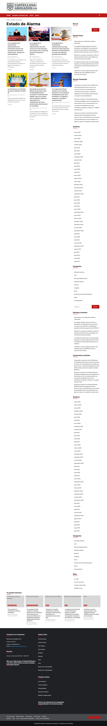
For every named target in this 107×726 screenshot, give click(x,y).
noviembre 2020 (78, 224)
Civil (75, 275)
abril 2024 (77, 150)
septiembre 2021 (79, 212)
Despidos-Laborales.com (20, 15)
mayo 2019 (77, 258)
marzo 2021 (77, 215)
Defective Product (43, 692)
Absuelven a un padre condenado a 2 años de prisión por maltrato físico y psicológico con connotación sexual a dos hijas (86, 56)
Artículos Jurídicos (79, 272)
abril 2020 (77, 240)
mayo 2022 (77, 203)
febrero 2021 (77, 218)
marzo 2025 (77, 132)
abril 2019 (77, 261)
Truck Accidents (42, 685)
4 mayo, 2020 (22, 94)
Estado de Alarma (12, 39)
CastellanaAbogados (13, 56)
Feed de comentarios (80, 585)
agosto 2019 (77, 249)
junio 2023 (77, 166)
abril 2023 (77, 172)
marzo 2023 (77, 175)
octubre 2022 (78, 190)
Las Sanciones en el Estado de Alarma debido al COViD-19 (17, 91)
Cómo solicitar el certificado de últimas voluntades (84, 42)
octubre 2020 (78, 227)
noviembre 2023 (78, 157)
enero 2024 (77, 154)
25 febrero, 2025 (31, 624)
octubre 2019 (78, 243)
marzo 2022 (77, 209)
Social (37, 15)
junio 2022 (77, 200)
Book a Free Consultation (45, 666)
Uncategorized (78, 300)
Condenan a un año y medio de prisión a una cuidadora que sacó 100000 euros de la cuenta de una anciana (86, 72)
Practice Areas (42, 639)
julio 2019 (77, 252)
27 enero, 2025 (69, 620)
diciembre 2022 (78, 184)
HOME (8, 15)
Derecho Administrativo (13, 37)
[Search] (99, 15)
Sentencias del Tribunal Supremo (83, 294)
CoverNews (62, 723)
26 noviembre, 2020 (57, 57)
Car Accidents (42, 681)
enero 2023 (77, 181)
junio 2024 (77, 147)
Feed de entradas (79, 582)
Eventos (76, 284)
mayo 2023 (77, 169)
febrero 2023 (77, 178)
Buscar (75, 24)
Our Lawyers (41, 646)
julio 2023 (77, 163)
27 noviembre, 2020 (13, 57)
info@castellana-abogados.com (18, 646)
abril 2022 (77, 206)
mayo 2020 (77, 237)
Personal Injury (42, 688)
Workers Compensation (44, 695)
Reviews (40, 653)
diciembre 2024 (78, 141)
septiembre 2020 (79, 230)
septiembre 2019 (79, 246)
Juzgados (41, 85)
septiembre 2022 (79, 193)
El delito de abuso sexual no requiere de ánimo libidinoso (86, 367)
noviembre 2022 (78, 187)
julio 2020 (77, 233)
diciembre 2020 (78, 221)
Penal (31, 15)
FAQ (39, 659)
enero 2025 (77, 138)
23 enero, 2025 (88, 619)
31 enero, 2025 (50, 620)
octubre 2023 (78, 160)
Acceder (76, 579)
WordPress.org (78, 588)
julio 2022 (77, 197)
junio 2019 (77, 255)
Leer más (10, 69)
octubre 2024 (78, 144)
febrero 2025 (77, 135)
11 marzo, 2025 (12, 615)
